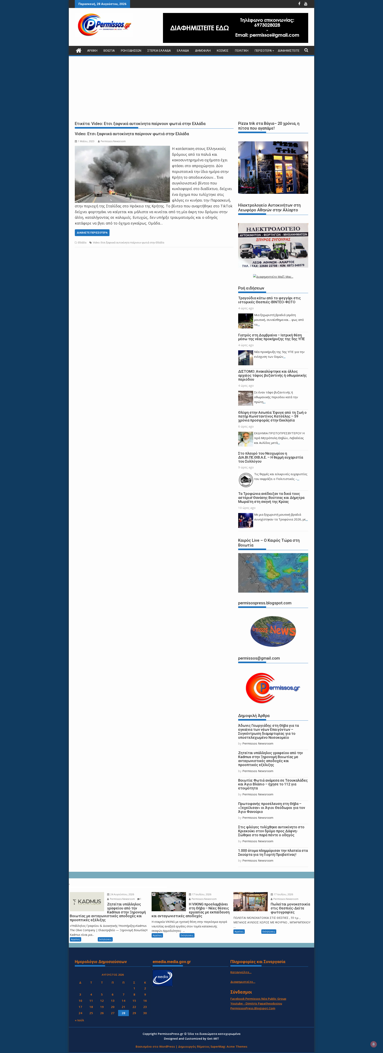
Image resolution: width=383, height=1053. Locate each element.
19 (102, 1007)
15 (134, 1001)
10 (80, 1001)
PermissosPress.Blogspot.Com (252, 1008)
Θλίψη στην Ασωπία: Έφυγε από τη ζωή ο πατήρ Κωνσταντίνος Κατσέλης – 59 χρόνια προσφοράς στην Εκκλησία (272, 416)
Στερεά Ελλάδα (159, 50)
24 (80, 1013)
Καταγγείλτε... (241, 972)
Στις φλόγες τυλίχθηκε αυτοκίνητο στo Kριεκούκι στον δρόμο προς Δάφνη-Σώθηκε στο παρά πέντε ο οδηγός (271, 831)
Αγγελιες (75, 939)
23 (145, 1007)
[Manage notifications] (373, 1044)
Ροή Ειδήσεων (131, 50)
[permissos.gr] (78, 50)
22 (134, 1007)
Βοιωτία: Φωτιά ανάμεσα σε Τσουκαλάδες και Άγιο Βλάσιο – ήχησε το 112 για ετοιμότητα (273, 784)
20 (113, 1007)
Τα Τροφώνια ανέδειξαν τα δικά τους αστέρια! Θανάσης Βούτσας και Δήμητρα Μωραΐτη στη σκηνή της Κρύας (271, 498)
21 (123, 1007)
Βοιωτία (109, 50)
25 (91, 1013)
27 (113, 1013)
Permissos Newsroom (113, 141)
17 (80, 1007)
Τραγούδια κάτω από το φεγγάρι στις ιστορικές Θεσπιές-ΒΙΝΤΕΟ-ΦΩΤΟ (269, 300)
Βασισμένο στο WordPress (155, 1046)
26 (102, 1013)
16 (145, 1001)
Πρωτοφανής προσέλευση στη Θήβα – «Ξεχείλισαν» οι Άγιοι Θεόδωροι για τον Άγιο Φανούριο (271, 808)
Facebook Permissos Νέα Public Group (258, 999)
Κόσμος (223, 50)
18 (91, 1007)
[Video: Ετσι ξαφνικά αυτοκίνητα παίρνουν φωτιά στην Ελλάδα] (122, 148)
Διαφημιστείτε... (242, 982)
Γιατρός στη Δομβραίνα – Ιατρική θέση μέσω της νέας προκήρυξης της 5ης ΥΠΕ (271, 337)
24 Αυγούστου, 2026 (122, 894)
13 (113, 1001)
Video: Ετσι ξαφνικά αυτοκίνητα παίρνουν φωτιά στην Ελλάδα (132, 133)
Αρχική (92, 50)
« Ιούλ (79, 1020)
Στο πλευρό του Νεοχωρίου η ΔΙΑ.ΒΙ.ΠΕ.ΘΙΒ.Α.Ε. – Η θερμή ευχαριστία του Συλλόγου (270, 457)
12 (102, 1001)
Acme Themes (237, 1046)
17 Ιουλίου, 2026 (201, 894)
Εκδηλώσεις (105, 939)
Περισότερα (263, 50)
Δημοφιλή (203, 50)
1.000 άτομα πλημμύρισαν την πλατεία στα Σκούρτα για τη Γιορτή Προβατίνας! (273, 852)
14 (123, 1001)
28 (123, 1013)
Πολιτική (241, 50)
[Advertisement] (191, 88)
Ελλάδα (183, 50)
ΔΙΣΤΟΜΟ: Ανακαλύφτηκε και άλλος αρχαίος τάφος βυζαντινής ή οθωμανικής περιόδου (272, 375)
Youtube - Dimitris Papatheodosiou (256, 1003)
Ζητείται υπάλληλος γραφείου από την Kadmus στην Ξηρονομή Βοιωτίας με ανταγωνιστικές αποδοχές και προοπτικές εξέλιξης (270, 759)
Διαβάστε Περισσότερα (92, 232)
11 (91, 1001)
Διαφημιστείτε (288, 50)
